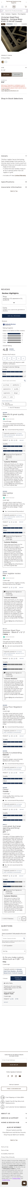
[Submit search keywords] (3, 11)
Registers (14, 14)
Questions (6, 926)
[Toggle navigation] (3, 6)
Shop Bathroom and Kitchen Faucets (14, 1132)
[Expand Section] (14, 302)
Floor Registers (22, 14)
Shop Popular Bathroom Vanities (14, 1135)
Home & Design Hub (10, 1122)
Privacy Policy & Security (8, 1157)
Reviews (5, 289)
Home (2, 14)
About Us (5, 1113)
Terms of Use (4, 1147)
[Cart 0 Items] (26, 6)
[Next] (25, 2)
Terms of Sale (4, 1150)
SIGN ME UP (14, 1064)
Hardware (8, 14)
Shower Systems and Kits (14, 1130)
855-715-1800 (5, 89)
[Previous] (1, 2)
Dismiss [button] (5, 1183)
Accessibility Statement (7, 1153)
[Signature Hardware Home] (14, 6)
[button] (27, 1159)
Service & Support (10, 1118)
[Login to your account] (6, 6)
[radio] (2, 62)
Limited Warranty (20, 175)
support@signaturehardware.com (10, 90)
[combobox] (14, 11)
